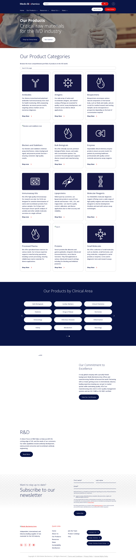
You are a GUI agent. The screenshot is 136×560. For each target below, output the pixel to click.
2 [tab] (69, 336)
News (54, 542)
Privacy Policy (91, 502)
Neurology (98, 328)
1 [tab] (66, 336)
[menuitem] (22, 11)
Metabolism (68, 328)
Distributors (56, 548)
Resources (55, 539)
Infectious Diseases (68, 320)
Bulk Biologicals (38, 304)
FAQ (69, 536)
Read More (26, 454)
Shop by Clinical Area (30, 39)
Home (54, 531)
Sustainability (56, 545)
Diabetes (38, 312)
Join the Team (72, 531)
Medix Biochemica (99, 505)
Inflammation (98, 320)
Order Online (110, 9)
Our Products (56, 536)
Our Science (49, 39)
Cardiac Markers (68, 304)
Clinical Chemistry (98, 304)
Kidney (38, 328)
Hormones (98, 312)
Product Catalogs (74, 533)
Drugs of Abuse (68, 312)
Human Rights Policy (101, 556)
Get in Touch (97, 9)
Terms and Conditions (75, 556)
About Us (55, 533)
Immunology (38, 320)
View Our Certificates (89, 397)
